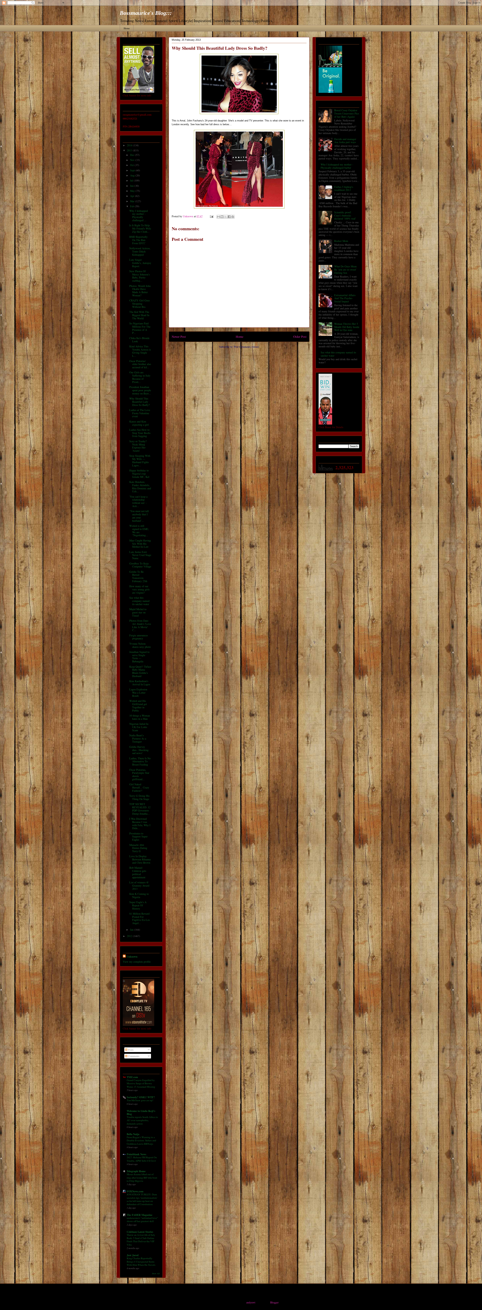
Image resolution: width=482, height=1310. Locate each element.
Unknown (132, 956)
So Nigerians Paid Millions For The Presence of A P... (139, 328)
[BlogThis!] (222, 217)
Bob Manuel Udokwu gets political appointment (137, 872)
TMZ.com (132, 1077)
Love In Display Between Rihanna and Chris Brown (140, 859)
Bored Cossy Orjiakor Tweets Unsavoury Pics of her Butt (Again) (346, 113)
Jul (132, 180)
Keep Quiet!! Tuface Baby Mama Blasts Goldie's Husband (140, 671)
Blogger (274, 1302)
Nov (132, 160)
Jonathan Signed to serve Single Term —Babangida (139, 656)
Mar (132, 201)
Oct (132, 165)
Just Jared (133, 1255)
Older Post (300, 336)
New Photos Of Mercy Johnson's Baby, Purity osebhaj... (139, 275)
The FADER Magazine (139, 1215)
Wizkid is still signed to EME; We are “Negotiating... (139, 530)
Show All (156, 1273)
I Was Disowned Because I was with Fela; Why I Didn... (139, 823)
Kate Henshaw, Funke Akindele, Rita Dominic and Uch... (140, 486)
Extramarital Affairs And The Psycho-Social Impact (344, 298)
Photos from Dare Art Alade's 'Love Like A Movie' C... (140, 625)
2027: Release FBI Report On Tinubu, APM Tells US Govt (142, 1159)
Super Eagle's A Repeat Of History (137, 905)
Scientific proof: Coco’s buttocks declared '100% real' (345, 215)
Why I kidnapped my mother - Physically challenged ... (138, 215)
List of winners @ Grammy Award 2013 (139, 886)
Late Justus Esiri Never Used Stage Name (140, 555)
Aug (132, 175)
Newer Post (179, 336)
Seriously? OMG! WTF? (141, 1097)
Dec (132, 155)
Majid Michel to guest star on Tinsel (137, 612)
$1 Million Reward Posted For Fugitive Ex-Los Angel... (139, 918)
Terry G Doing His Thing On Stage (139, 797)
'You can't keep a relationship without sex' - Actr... (138, 501)
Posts (130, 1050)
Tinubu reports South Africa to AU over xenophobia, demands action (142, 1120)
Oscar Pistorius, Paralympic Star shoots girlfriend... (139, 774)
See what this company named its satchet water (139, 601)
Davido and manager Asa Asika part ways (345, 140)
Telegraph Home (136, 1171)
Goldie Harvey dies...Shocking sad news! (139, 750)
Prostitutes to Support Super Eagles (138, 837)
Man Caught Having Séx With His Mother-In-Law (140, 544)
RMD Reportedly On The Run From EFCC (138, 240)
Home (127, 28)
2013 (130, 150)
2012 (130, 936)
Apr (132, 196)
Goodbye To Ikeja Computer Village (140, 565)
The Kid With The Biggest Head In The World (139, 315)
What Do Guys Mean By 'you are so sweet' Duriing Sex (345, 270)
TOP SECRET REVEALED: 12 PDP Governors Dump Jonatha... (139, 808)
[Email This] (218, 217)
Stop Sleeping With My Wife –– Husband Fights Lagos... (139, 460)
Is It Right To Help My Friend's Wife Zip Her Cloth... (140, 228)
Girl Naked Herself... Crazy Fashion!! (139, 787)
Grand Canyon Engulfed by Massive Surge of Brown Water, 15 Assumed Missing (141, 1083)
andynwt (250, 1302)
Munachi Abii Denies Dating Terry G (138, 848)
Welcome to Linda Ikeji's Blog (141, 1112)
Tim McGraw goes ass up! (140, 1100)
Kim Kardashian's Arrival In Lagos (139, 682)
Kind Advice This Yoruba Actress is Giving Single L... (140, 351)
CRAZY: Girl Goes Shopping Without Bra (139, 304)
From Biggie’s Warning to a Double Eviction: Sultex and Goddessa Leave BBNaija (141, 1140)
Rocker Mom (341, 241)
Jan (132, 929)
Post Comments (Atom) (246, 346)
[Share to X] (225, 217)
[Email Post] (211, 216)
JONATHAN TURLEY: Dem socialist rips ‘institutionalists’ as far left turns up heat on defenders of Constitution (142, 1199)
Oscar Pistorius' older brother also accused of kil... (140, 364)
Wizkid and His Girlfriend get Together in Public (138, 705)
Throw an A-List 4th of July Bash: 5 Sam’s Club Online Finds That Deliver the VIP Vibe (141, 1239)
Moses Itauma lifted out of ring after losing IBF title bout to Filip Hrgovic (142, 1178)
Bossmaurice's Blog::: (146, 13)
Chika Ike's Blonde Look (139, 339)
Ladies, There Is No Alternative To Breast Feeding (140, 761)
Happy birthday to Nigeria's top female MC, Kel (139, 474)
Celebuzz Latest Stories (140, 1232)
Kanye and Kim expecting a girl (139, 423)
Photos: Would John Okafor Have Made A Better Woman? (140, 290)
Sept (133, 170)
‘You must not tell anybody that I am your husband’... (139, 515)
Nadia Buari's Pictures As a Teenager (137, 738)
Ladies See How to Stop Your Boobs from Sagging (139, 433)
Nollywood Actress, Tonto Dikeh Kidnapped (139, 251)
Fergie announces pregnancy (138, 637)
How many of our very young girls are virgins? (139, 589)
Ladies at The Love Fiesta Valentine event (139, 413)
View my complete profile (137, 961)
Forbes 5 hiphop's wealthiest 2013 (343, 188)
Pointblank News (136, 1154)
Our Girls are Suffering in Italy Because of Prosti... (139, 377)
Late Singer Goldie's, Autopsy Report (140, 263)
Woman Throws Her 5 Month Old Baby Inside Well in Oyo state (346, 327)
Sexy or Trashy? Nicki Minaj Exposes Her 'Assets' (138, 445)
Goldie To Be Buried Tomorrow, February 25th (138, 576)
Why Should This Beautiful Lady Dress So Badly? (139, 402)
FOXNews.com (135, 1191)
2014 (130, 145)
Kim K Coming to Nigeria (139, 895)
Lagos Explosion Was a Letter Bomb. (138, 693)
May (133, 191)
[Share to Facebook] (229, 217)
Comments (133, 1056)
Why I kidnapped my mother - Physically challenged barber (337, 166)
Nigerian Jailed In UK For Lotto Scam (138, 727)
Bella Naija (133, 1134)
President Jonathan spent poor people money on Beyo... (140, 390)
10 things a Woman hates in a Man (139, 717)
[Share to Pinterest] (233, 217)
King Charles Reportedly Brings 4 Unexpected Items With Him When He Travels (141, 1262)
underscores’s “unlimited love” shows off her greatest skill (142, 1219)
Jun (132, 186)
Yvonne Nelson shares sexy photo (140, 645)
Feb (132, 206)
